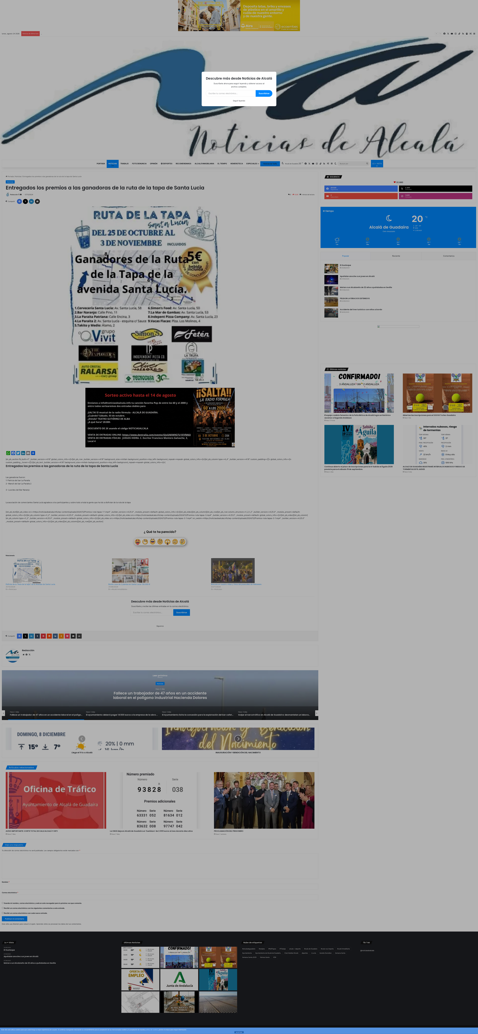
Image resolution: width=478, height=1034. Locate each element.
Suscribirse (264, 93)
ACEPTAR (239, 1032)
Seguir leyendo (239, 101)
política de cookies (151, 1030)
